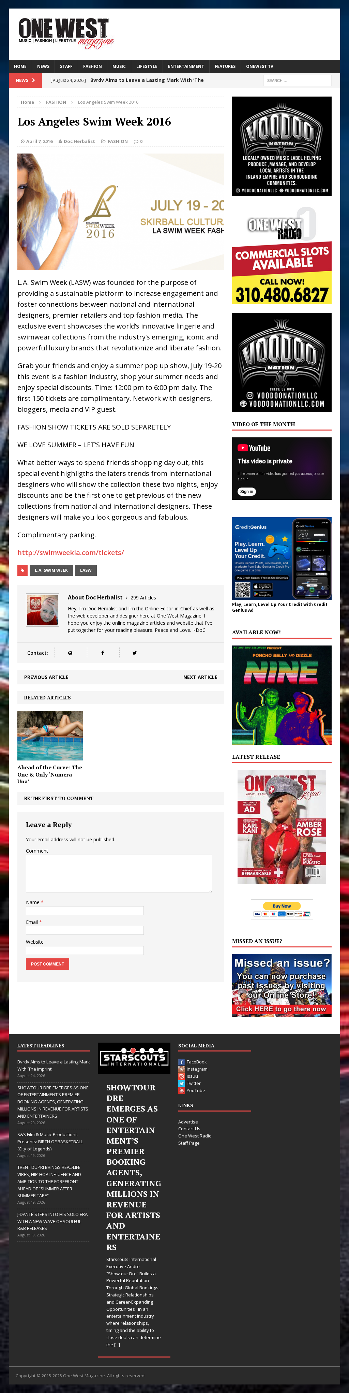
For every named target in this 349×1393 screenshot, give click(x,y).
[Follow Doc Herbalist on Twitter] (134, 653)
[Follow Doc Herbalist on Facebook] (102, 653)
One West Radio (195, 1136)
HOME (20, 66)
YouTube (196, 1090)
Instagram (197, 1069)
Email (32, 922)
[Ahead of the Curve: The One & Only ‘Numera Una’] (50, 756)
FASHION (92, 66)
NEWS (43, 66)
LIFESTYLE (146, 66)
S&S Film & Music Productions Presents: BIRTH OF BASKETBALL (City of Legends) (50, 1141)
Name (33, 902)
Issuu (192, 1076)
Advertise (188, 1122)
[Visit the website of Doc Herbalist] (70, 653)
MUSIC (119, 66)
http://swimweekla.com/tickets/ (70, 552)
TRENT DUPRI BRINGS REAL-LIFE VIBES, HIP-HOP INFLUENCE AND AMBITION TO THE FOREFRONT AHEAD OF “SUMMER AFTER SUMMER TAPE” (49, 1181)
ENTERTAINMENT (186, 66)
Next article (200, 677)
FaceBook (197, 1062)
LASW (86, 570)
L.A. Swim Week (51, 570)
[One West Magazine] (174, 34)
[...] (117, 1344)
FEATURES (225, 66)
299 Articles (143, 597)
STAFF (66, 66)
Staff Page (189, 1143)
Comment (37, 850)
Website (35, 942)
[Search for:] (297, 80)
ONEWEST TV (259, 66)
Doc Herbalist (79, 141)
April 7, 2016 (39, 141)
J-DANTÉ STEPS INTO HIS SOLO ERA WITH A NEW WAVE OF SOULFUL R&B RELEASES (52, 1221)
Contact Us (189, 1129)
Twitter (194, 1083)
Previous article (46, 677)
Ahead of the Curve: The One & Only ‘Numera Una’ (49, 774)
